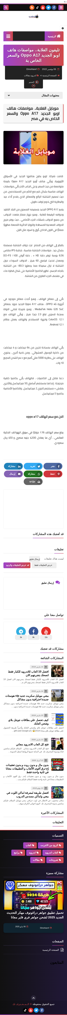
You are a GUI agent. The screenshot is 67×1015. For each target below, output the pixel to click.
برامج (17, 852)
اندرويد (32, 852)
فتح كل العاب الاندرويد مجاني (32, 744)
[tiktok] (37, 7)
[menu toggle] (61, 7)
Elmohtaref (44, 928)
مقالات (36, 860)
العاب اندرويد (51, 852)
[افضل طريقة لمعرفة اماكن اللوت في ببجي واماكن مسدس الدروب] (57, 792)
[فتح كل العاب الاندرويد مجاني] (57, 744)
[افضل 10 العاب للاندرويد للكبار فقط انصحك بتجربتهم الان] (57, 671)
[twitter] (48, 7)
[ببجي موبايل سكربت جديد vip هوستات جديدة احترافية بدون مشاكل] (57, 695)
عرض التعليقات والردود (16, 565)
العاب (28, 845)
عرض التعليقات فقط (43, 565)
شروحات (53, 860)
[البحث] (6, 7)
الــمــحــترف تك (21, 1004)
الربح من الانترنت (49, 845)
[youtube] (43, 7)
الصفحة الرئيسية (49, 75)
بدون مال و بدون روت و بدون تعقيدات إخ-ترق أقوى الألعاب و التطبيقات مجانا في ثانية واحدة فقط (27, 769)
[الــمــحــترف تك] (33, 16)
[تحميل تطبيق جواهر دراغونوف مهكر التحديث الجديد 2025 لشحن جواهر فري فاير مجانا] (33, 895)
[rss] (32, 7)
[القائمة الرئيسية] (8, 36)
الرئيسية (52, 36)
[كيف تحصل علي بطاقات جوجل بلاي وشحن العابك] (57, 719)
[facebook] (54, 7)
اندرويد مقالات (30, 75)
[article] (33, 501)
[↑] (33, 998)
